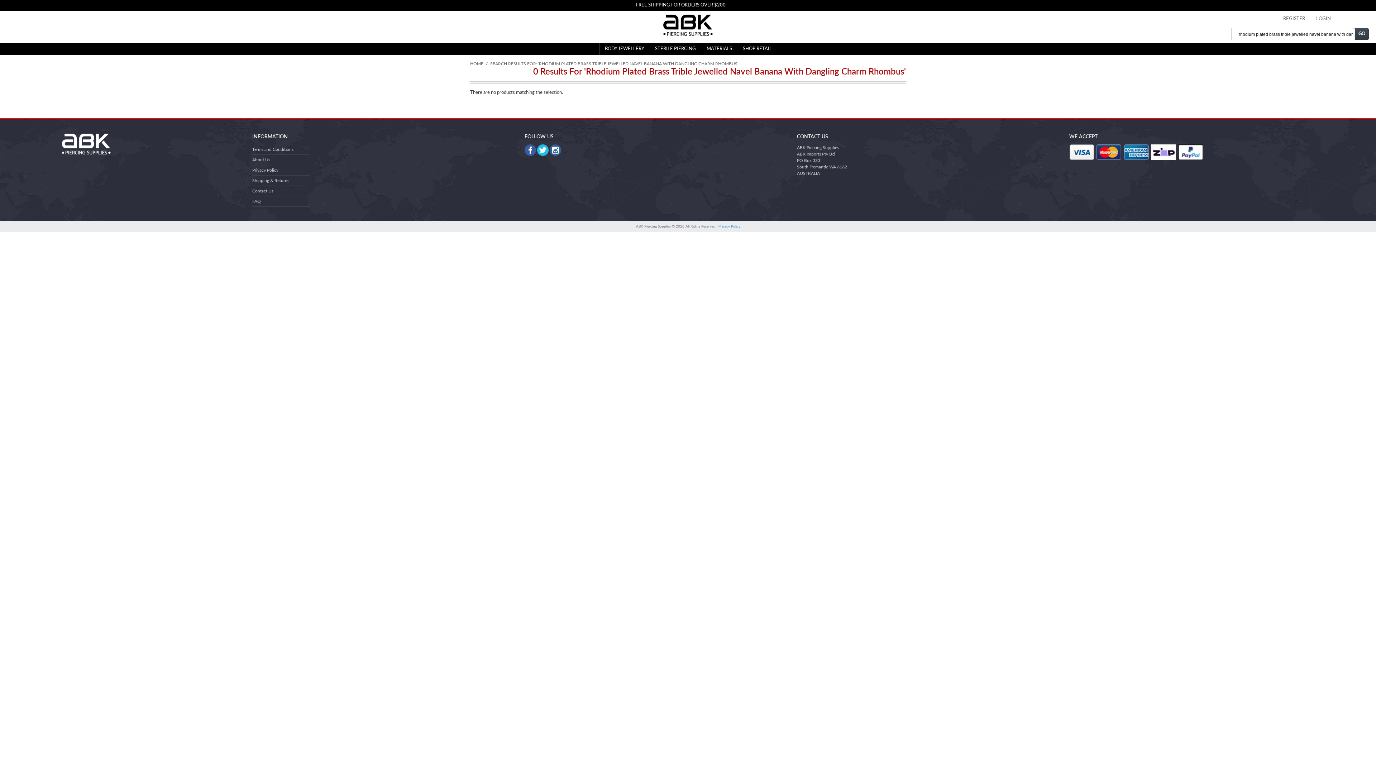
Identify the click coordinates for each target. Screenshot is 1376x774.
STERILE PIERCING (675, 49)
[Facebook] (530, 150)
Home (476, 64)
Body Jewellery (624, 49)
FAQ (256, 201)
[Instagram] (555, 150)
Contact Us (262, 191)
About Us (261, 160)
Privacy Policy (265, 170)
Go (1362, 34)
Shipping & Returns (270, 180)
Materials (719, 49)
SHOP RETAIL (757, 49)
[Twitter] (543, 150)
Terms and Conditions (272, 149)
